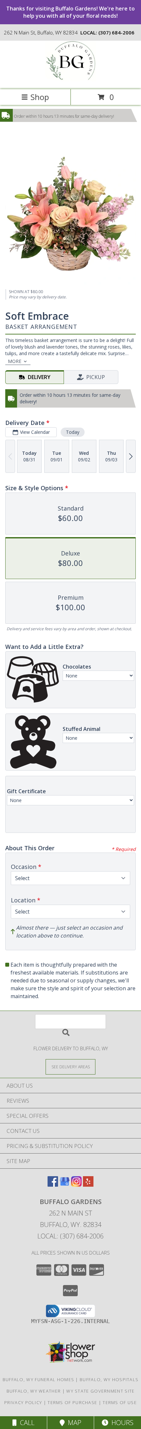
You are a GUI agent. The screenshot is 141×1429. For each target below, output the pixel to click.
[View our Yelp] (88, 1184)
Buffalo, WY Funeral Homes (38, 1379)
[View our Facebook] (53, 1184)
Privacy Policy (23, 1402)
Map (73, 1422)
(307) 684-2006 (116, 32)
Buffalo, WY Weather (34, 1391)
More (14, 361)
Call (25, 1422)
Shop (39, 96)
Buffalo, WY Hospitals (109, 1379)
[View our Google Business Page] (64, 1184)
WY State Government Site (100, 1391)
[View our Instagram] (76, 1184)
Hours (120, 1422)
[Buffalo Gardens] (70, 80)
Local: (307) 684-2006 (70, 1236)
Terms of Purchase (72, 1402)
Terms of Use (120, 1402)
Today (72, 432)
